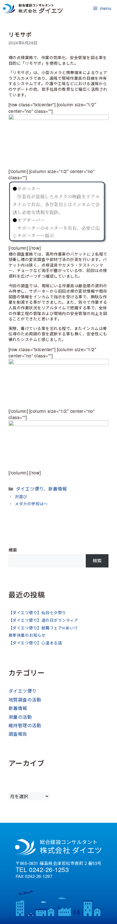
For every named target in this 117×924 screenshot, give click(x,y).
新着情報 (57, 488)
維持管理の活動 (25, 725)
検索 (13, 550)
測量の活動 (20, 717)
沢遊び (21, 496)
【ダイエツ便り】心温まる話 (35, 642)
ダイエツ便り (30, 488)
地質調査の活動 (25, 699)
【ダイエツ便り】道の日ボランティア (43, 620)
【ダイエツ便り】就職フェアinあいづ (43, 628)
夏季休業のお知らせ (27, 635)
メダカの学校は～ (31, 503)
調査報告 (18, 734)
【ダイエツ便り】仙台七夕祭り (37, 612)
